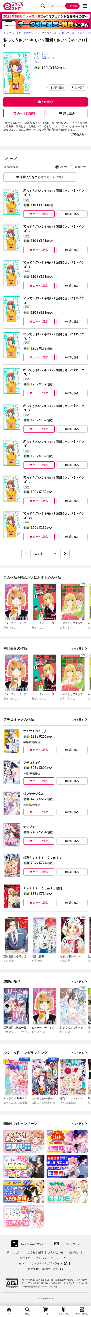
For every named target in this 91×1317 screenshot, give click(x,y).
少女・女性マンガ (44, 57)
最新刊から (81, 166)
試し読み (69, 113)
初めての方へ (14, 1252)
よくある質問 (35, 1252)
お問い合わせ (55, 1252)
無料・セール (82, 1314)
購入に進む (45, 102)
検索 (27, 1314)
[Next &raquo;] (65, 553)
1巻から (64, 166)
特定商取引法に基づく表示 (45, 1269)
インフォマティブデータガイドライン (40, 1263)
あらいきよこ (41, 53)
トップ (9, 1314)
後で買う (80, 87)
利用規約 (25, 1257)
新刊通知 (59, 87)
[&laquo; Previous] (26, 553)
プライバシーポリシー (51, 1258)
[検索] (43, 6)
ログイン (55, 5)
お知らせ (74, 1252)
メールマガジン (71, 1243)
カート (45, 1314)
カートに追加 (26, 113)
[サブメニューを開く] (85, 6)
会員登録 (72, 5)
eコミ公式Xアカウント (30, 1244)
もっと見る (77, 648)
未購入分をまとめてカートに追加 (42, 177)
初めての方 (63, 1314)
